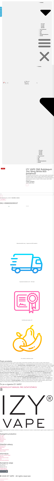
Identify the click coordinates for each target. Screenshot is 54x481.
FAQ (40, 31)
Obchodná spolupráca (44, 34)
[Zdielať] (5, 479)
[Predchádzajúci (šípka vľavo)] (1, 480)
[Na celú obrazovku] (3, 479)
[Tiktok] (4, 471)
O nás (41, 30)
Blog (41, 33)
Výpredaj (42, 27)
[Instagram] (6, 471)
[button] (7, 82)
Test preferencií (43, 29)
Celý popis (30, 182)
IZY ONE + (43, 25)
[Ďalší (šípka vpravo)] (3, 480)
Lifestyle (42, 26)
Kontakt (41, 35)
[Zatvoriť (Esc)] (7, 479)
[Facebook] (1, 471)
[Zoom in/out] (1, 479)
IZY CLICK (43, 23)
